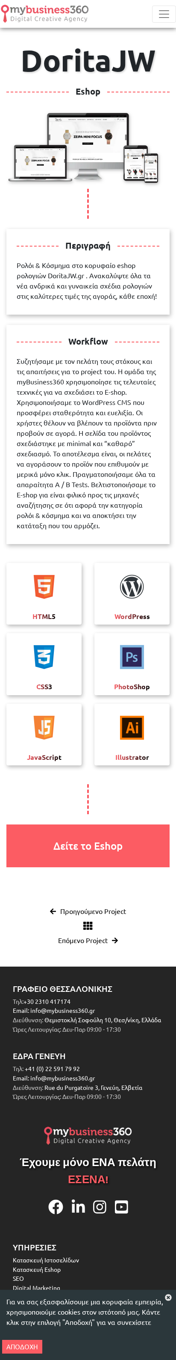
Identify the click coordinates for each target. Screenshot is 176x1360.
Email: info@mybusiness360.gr (54, 1010)
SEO (18, 1278)
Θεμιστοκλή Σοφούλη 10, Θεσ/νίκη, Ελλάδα (102, 1020)
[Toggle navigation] (164, 14)
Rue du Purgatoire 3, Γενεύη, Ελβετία (93, 1087)
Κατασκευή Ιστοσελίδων (46, 1260)
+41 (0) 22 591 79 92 (51, 1068)
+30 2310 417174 (46, 1001)
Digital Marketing (36, 1288)
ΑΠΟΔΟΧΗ (22, 1346)
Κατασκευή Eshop (37, 1269)
